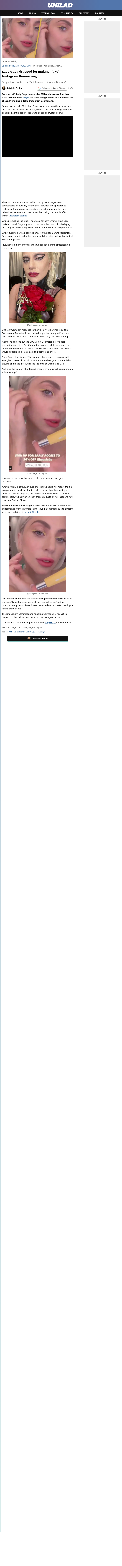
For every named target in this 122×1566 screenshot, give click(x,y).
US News (12, 632)
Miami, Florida (32, 512)
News (20, 13)
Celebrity (84, 13)
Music (32, 13)
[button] (71, 88)
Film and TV (67, 13)
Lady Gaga (50, 622)
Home (4, 61)
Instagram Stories (18, 215)
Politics (99, 13)
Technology (48, 13)
